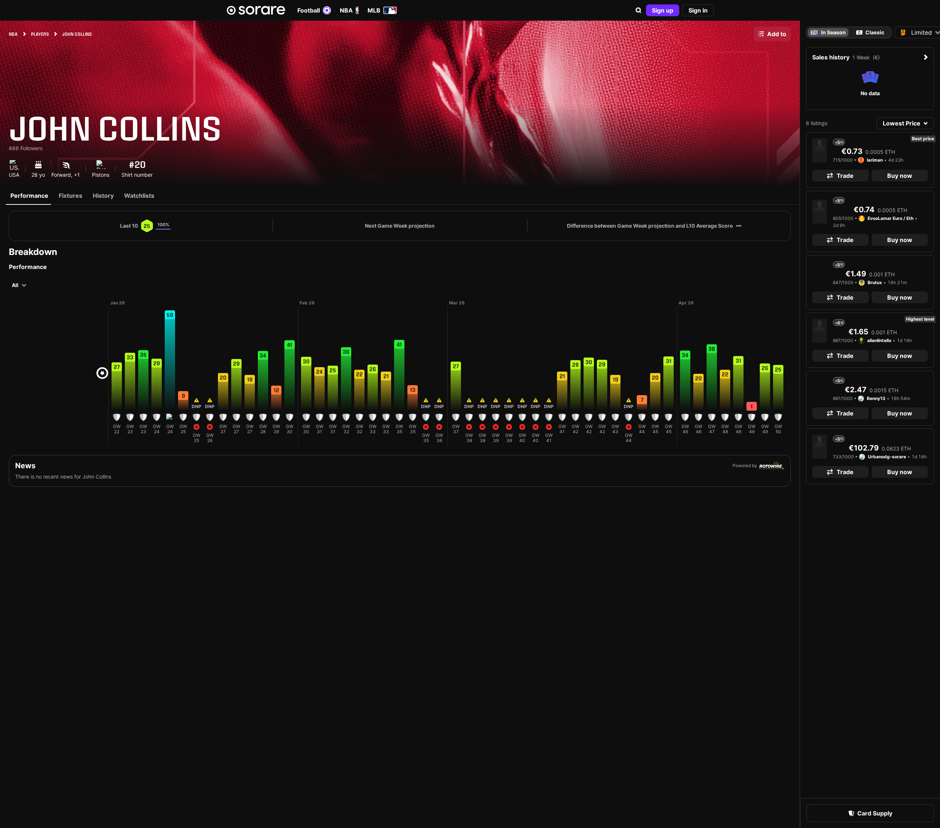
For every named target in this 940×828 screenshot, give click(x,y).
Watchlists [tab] (139, 195)
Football (308, 10)
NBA (346, 10)
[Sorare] (256, 10)
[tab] (870, 32)
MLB (374, 10)
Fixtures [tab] (70, 195)
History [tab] (103, 195)
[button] (638, 10)
